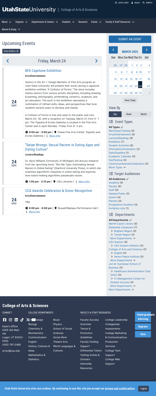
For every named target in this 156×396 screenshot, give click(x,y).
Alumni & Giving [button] (9, 29)
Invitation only (117, 208)
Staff (111, 189)
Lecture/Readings (119, 138)
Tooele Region (122, 234)
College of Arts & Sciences (79, 10)
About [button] (4, 21)
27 (121, 65)
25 (148, 86)
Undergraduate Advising (144, 317)
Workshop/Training (119, 130)
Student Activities (119, 145)
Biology (32, 324)
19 (115, 86)
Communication (37, 337)
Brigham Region (123, 230)
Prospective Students (121, 204)
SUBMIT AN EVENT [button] (130, 39)
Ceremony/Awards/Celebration (126, 163)
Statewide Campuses (121, 227)
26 (115, 65)
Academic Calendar (120, 156)
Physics (57, 324)
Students (114, 182)
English (118, 252)
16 (136, 79)
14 (126, 79)
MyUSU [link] (137, 3)
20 (120, 86)
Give (143, 334)
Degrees (143, 326)
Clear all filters (10, 51)
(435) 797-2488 (11, 344)
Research (82, 21)
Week (128, 114)
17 (140, 79)
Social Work (60, 337)
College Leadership (116, 319)
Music (56, 319)
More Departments (121, 238)
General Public (117, 193)
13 (121, 79)
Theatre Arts (60, 341)
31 (140, 92)
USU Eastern (116, 241)
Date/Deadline (117, 152)
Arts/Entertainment (120, 134)
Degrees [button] (19, 21)
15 (131, 79)
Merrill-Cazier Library (121, 223)
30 (136, 92)
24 (140, 86)
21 (126, 86)
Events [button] (94, 21)
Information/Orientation (122, 149)
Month (144, 114)
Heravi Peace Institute (126, 256)
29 (131, 92)
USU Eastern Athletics (126, 245)
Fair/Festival (115, 160)
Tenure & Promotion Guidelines (86, 333)
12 (115, 79)
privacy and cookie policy (119, 388)
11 (149, 72)
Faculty (113, 186)
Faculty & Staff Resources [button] (117, 21)
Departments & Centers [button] (43, 21)
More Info (54, 135)
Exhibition (114, 141)
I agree (143, 388)
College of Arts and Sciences (125, 249)
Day (115, 114)
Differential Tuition (91, 350)
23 (136, 86)
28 (125, 65)
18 (148, 79)
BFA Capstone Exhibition (43, 70)
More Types (115, 167)
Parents (113, 200)
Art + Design (35, 319)
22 (131, 86)
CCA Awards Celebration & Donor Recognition (58, 191)
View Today (130, 100)
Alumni (113, 197)
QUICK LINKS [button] (123, 3)
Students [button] (66, 21)
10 (140, 72)
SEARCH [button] (149, 3)
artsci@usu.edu (11, 350)
